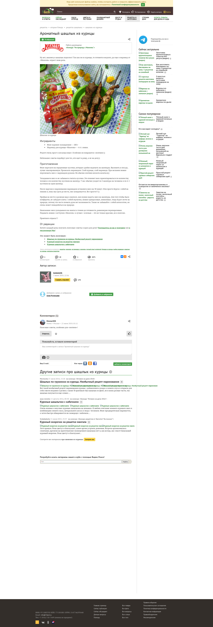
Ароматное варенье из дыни (163, 101)
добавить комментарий (122, 364)
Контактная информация (152, 611)
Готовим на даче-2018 (85, 379)
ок (143, 5)
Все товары (126, 605)
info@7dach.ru (46, 615)
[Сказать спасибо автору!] (129, 333)
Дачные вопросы (100, 614)
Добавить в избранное (103, 294)
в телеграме (120, 228)
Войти (168, 12)
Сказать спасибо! (62, 280)
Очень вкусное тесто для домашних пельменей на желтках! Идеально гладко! (164, 150)
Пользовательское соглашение (154, 605)
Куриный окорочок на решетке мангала (63, 241)
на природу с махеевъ (79, 249)
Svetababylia (45, 419)
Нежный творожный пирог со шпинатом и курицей (161, 164)
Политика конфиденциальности (154, 608)
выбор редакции (118, 249)
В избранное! (49, 40)
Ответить (45, 334)
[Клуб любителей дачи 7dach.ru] (48, 10)
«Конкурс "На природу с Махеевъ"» (80, 47)
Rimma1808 (51, 321)
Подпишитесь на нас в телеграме (159, 40)
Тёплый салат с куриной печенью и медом (164, 119)
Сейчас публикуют (100, 608)
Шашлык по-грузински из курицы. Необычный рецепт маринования (75, 239)
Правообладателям (150, 614)
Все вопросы (126, 611)
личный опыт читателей (93, 249)
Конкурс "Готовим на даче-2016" (93, 399)
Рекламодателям (149, 617)
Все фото (125, 608)
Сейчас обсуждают (100, 611)
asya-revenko (45, 399)
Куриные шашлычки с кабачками (60, 244)
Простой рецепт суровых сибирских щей (163, 174)
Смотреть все (89, 439)
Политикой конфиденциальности (125, 4)
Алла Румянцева (53, 295)
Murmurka (44, 379)
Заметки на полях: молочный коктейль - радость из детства (164, 196)
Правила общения (149, 602)
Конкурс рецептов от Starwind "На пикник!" (96, 419)
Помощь (97, 617)
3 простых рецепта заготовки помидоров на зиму (162, 80)
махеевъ (68, 249)
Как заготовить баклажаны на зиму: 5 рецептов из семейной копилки (163, 68)
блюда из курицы (107, 249)
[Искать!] (114, 11)
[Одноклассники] (125, 256)
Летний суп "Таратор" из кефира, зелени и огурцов (163, 136)
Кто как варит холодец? (149, 129)
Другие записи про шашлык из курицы (74, 371)
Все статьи (126, 614)
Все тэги (125, 617)
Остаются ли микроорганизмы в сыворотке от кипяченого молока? (154, 185)
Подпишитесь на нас (106, 228)
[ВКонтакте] (122, 256)
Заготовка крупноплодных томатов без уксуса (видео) (163, 55)
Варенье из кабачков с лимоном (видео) (163, 90)
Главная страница (100, 605)
